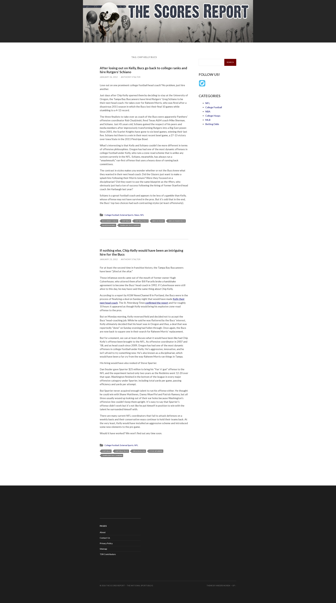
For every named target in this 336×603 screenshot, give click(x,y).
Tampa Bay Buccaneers (130, 225)
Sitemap (103, 549)
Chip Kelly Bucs (141, 221)
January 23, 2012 (109, 259)
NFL (142, 215)
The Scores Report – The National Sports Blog (129, 586)
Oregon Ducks (138, 451)
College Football (111, 215)
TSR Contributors (108, 554)
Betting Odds (212, 124)
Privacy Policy (106, 543)
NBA (207, 111)
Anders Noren (223, 586)
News (136, 215)
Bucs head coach (109, 221)
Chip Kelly (126, 221)
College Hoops (212, 115)
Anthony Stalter (130, 77)
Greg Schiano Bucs (176, 221)
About (103, 532)
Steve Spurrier (155, 451)
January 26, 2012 (109, 77)
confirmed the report (156, 302)
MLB (207, 119)
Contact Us (105, 538)
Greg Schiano (158, 221)
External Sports (126, 215)
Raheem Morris (108, 225)
